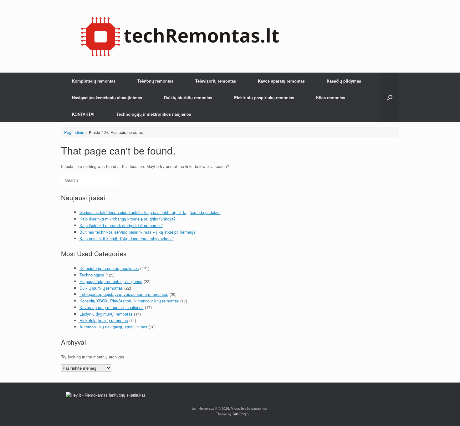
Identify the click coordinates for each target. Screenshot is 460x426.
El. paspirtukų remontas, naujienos (110, 281)
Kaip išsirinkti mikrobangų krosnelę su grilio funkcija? (127, 219)
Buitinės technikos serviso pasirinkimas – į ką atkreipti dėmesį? (137, 232)
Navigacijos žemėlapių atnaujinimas (107, 97)
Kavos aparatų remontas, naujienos (111, 307)
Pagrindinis (74, 132)
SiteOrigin (240, 413)
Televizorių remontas (215, 81)
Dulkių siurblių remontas (188, 97)
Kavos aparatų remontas (281, 81)
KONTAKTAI (83, 114)
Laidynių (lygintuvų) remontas (106, 314)
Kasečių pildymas (344, 81)
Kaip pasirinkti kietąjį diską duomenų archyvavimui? (126, 238)
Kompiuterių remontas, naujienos (109, 268)
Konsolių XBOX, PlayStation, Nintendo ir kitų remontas (129, 301)
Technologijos (91, 275)
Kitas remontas (330, 97)
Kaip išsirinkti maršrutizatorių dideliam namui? (121, 225)
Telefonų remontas (155, 81)
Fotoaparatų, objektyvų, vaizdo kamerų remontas (123, 294)
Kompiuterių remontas (93, 81)
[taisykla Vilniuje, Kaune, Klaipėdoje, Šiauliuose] (180, 36)
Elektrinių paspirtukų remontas (264, 97)
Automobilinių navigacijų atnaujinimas (113, 327)
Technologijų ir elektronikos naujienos (153, 114)
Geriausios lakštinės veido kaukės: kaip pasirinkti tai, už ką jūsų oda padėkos (150, 212)
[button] (390, 97)
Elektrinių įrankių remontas (103, 320)
